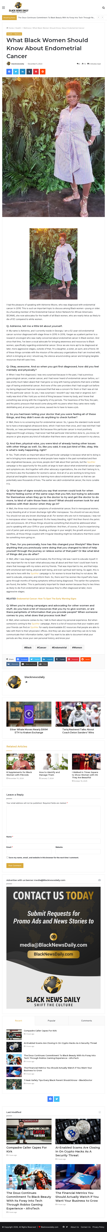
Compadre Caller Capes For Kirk (40, 1030)
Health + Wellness (23, 28)
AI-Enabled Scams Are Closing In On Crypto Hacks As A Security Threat (60, 1043)
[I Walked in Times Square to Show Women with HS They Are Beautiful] (86, 762)
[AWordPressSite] (19, 7)
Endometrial (60, 647)
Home (11, 28)
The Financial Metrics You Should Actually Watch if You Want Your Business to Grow (77, 1196)
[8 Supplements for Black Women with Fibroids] (20, 762)
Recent (18, 1020)
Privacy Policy (98, 1227)
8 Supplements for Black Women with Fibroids (19, 773)
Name (9, 837)
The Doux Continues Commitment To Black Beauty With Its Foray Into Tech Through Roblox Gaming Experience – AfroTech (60, 1057)
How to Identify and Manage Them (49, 773)
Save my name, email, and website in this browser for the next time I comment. (44, 857)
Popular (51, 1020)
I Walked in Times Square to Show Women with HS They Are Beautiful (85, 775)
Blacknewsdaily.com (49, 1227)
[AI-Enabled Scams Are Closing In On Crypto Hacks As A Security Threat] (14, 1047)
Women (78, 647)
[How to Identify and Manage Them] (53, 762)
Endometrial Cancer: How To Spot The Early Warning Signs (46, 598)
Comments (86, 1020)
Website (59, 847)
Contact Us (86, 1227)
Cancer (42, 647)
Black (28, 647)
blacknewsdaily (17, 64)
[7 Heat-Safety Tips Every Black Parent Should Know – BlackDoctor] (14, 1084)
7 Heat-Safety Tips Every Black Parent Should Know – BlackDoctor (58, 1080)
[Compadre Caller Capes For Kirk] (14, 1034)
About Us (75, 1227)
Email (9, 847)
